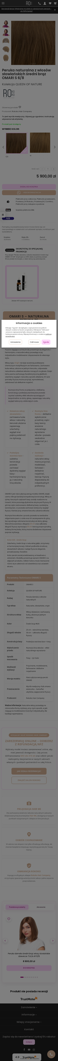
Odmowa (34, 342)
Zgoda (46, 342)
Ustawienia (15, 342)
